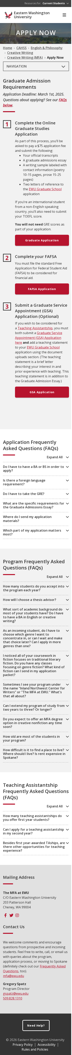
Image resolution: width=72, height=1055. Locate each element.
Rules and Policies (35, 1049)
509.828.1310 (12, 998)
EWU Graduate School (45, 189)
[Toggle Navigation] (64, 15)
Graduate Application (42, 240)
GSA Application (42, 392)
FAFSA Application (42, 289)
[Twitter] (11, 915)
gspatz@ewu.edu (15, 993)
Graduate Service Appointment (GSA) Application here (38, 338)
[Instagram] (17, 915)
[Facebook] (5, 915)
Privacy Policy (23, 1044)
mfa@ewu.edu (13, 976)
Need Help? (36, 1025)
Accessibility (46, 1044)
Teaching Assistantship (35, 328)
